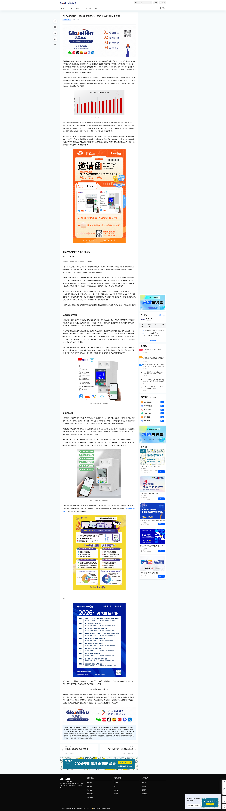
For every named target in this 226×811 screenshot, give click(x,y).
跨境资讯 (62, 8)
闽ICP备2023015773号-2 (83, 808)
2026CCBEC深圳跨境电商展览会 (150, 466)
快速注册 (162, 3)
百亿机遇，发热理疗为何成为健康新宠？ (77, 749)
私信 (163, 315)
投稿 (164, 8)
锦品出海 (72, 808)
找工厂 (77, 8)
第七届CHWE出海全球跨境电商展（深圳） (153, 546)
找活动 (70, 8)
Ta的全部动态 (152, 340)
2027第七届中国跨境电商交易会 (149, 493)
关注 (160, 315)
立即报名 (161, 471)
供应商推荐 (66, 20)
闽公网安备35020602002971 (102, 808)
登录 (156, 3)
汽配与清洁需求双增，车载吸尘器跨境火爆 (120, 749)
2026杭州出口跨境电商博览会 (149, 573)
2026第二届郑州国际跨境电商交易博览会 (152, 520)
